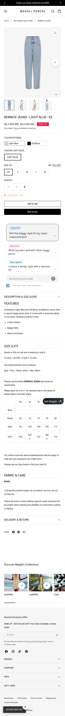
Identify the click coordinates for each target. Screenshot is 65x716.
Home (6, 21)
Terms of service (36, 698)
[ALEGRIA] (16, 582)
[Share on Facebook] (13, 532)
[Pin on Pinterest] (18, 532)
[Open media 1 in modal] (55, 32)
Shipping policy (51, 698)
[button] (5, 11)
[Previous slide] (9, 62)
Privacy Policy (42, 641)
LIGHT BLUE (12, 157)
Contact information (11, 702)
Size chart (56, 165)
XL (46, 173)
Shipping (16, 128)
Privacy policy (22, 698)
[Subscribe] (57, 635)
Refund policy (9, 698)
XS (8, 172)
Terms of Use (31, 641)
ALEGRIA (8, 594)
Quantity (8, 180)
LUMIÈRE (33, 594)
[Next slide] (55, 62)
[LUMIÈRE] (40, 582)
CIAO (56, 594)
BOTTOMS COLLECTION (23, 21)
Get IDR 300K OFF (14, 709)
